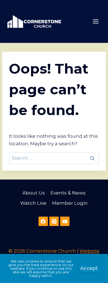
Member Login (70, 203)
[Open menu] (95, 21)
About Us (33, 193)
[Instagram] (54, 221)
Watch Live (33, 203)
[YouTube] (65, 221)
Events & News (68, 193)
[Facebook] (43, 221)
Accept (89, 268)
